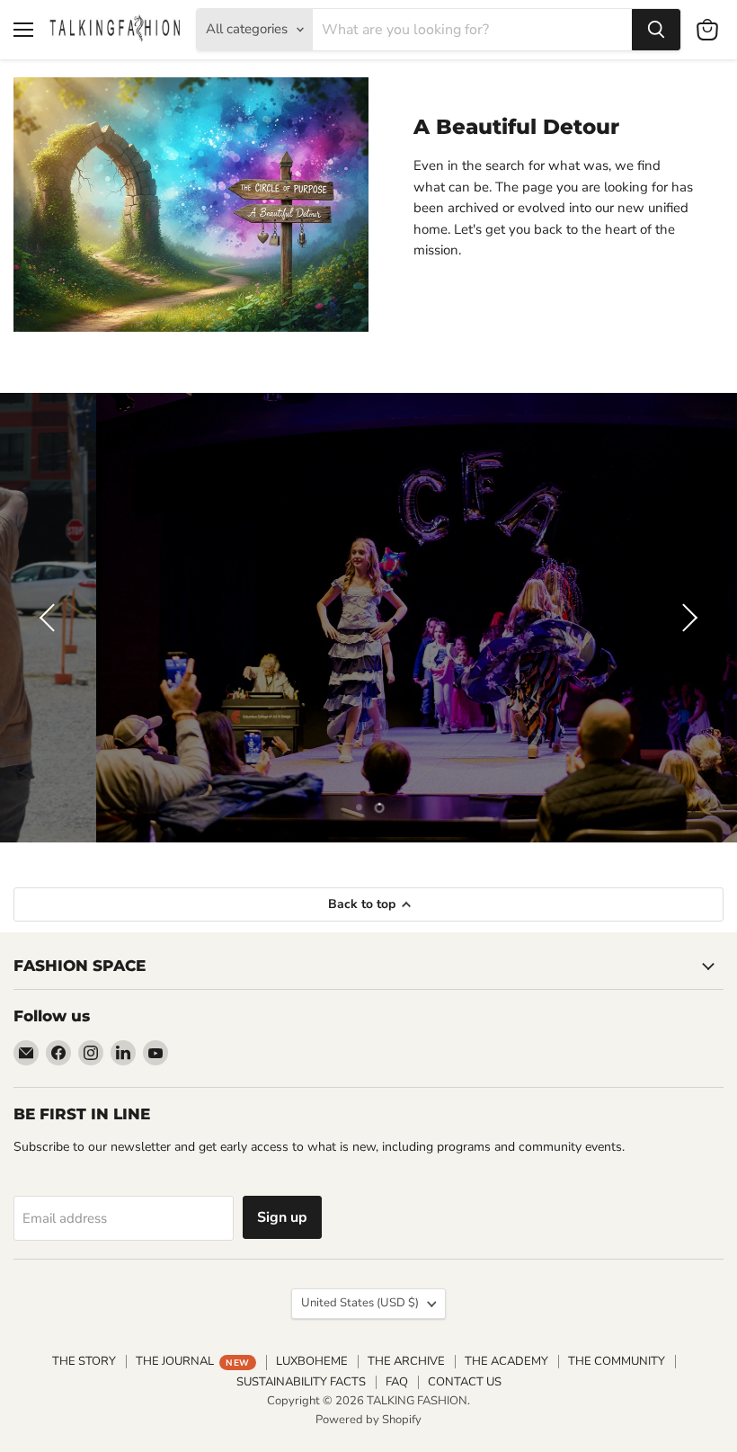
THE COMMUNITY (616, 1361)
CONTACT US (465, 1382)
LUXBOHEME (312, 1361)
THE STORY (84, 1361)
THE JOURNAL (192, 1361)
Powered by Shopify (368, 1420)
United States (360, 1303)
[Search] (656, 29)
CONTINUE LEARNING (368, 648)
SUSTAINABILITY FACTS (301, 1382)
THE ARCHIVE (406, 1361)
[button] (49, 618)
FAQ (397, 1382)
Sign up (282, 1217)
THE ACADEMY (506, 1361)
